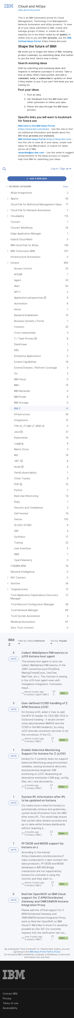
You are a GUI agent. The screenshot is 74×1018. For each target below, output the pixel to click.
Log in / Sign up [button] (60, 168)
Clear (65, 186)
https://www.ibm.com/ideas (33, 129)
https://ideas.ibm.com (58, 139)
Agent (38, 694)
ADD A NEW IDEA (38, 178)
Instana (30, 694)
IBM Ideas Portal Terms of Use (45, 951)
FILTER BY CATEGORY (20, 186)
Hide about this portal (29, 10)
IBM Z (46, 694)
